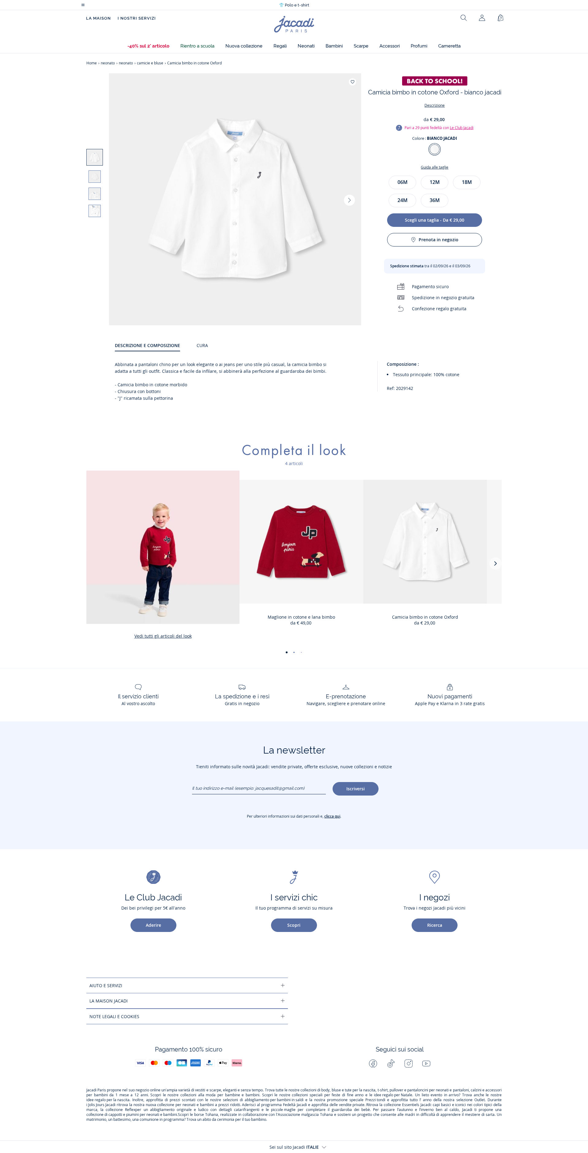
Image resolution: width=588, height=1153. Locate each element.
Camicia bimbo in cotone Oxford (425, 617)
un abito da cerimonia (215, 1119)
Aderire (153, 925)
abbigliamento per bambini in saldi (274, 1100)
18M (467, 182)
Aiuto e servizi (105, 985)
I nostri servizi (137, 18)
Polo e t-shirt (294, 5)
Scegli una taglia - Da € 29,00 (434, 220)
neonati (442, 1090)
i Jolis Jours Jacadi (100, 1104)
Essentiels (410, 1104)
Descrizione (434, 105)
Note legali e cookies (114, 1016)
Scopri (293, 925)
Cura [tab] (202, 345)
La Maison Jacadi (108, 1001)
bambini (101, 1095)
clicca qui (332, 816)
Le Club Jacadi (461, 127)
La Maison (98, 18)
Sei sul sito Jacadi (294, 1147)
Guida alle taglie (434, 167)
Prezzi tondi (375, 1100)
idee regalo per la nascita (108, 1100)
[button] (148, 46)
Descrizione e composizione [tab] (147, 345)
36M (435, 200)
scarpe (215, 1090)
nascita (369, 1090)
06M (403, 182)
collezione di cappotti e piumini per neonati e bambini (131, 1114)
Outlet (479, 1100)
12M (435, 182)
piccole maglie (283, 1109)
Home (91, 63)
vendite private (351, 1104)
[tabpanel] (308, 381)
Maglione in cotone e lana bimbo (301, 617)
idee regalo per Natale (393, 1095)
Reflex (130, 1109)
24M (403, 200)
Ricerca (434, 925)
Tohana (211, 1114)
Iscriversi (355, 789)
